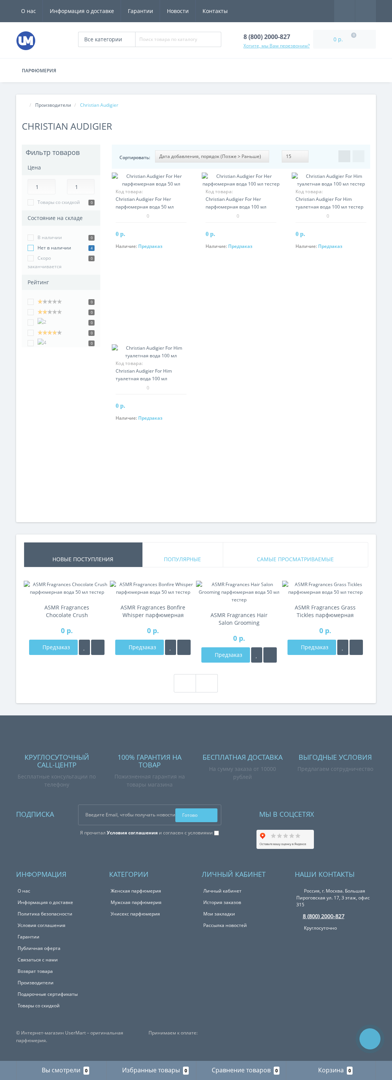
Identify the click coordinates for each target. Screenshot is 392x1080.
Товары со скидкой (59, 202)
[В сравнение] (98, 647)
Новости (178, 11)
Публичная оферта (39, 948)
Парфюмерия (39, 70)
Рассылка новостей (225, 925)
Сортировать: (134, 157)
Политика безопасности (45, 914)
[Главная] (24, 105)
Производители (36, 982)
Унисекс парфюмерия (135, 914)
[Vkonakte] (330, 812)
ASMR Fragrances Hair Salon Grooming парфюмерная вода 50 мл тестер (239, 619)
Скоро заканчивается (45, 262)
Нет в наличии (54, 247)
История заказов (222, 902)
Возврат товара (35, 971)
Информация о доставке (82, 11)
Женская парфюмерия (136, 891)
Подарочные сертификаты (48, 994)
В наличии (50, 237)
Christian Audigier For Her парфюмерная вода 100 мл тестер (236, 207)
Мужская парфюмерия (136, 902)
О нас (28, 11)
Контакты (215, 11)
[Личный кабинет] (365, 10)
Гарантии (140, 11)
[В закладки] (84, 647)
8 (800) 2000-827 (324, 916)
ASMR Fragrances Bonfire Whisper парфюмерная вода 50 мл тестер (153, 611)
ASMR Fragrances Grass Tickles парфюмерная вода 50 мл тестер (325, 611)
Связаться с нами (38, 959)
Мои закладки (219, 914)
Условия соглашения (41, 925)
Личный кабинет (222, 891)
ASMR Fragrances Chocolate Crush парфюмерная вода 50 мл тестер (67, 611)
